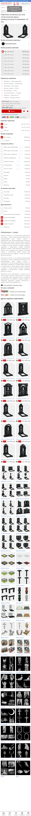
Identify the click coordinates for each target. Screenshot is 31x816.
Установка (17, 191)
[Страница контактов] (18, 4)
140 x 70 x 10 (17, 61)
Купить (13, 111)
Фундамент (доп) (17, 195)
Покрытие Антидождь (17, 220)
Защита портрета (17, 223)
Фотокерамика (8, 165)
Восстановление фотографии (17, 214)
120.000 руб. (10, 441)
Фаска (17, 211)
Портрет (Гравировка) (10, 158)
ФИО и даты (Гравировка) (11, 147)
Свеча (17, 181)
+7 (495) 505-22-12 (25, 3)
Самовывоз (17, 201)
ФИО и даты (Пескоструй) (11, 150)
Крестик (17, 175)
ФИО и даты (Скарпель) (10, 154)
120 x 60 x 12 (17, 54)
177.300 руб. (10, 421)
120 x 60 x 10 (17, 51)
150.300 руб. (10, 320)
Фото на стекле (8, 168)
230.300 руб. (10, 381)
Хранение (17, 227)
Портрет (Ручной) (8, 161)
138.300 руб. (10, 401)
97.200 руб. (9, 340)
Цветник (17, 130)
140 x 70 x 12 (17, 64)
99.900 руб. (9, 360)
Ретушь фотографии (17, 217)
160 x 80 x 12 (17, 70)
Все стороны (17, 137)
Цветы (17, 178)
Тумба (17, 127)
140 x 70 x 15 (17, 67)
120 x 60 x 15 (17, 58)
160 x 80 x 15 (17, 73)
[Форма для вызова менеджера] (14, 4)
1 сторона (17, 140)
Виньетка (17, 185)
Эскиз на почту (17, 208)
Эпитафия (17, 172)
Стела (17, 124)
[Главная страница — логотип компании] (6, 3)
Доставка (17, 198)
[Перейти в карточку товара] (2, 320)
